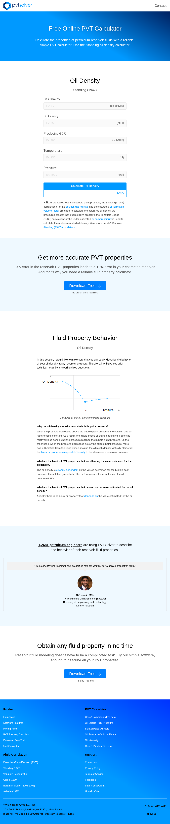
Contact (161, 5)
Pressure (50, 168)
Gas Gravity (51, 99)
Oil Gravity (50, 116)
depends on (91, 496)
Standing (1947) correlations (59, 227)
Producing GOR (54, 134)
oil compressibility (102, 219)
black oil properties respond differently (63, 452)
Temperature (52, 151)
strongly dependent (67, 469)
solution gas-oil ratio (77, 206)
